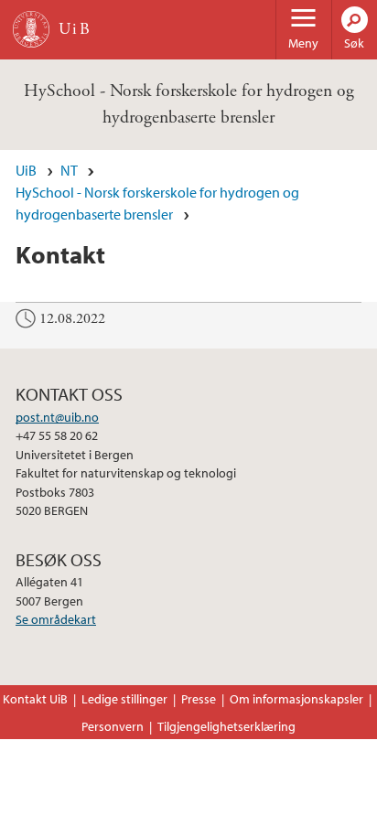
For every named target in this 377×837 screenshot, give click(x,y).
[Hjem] (31, 29)
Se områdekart (56, 619)
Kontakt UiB (35, 699)
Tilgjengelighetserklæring (226, 726)
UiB (26, 170)
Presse (198, 699)
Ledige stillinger (124, 699)
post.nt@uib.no (57, 417)
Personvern (112, 726)
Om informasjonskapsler (296, 699)
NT (69, 170)
